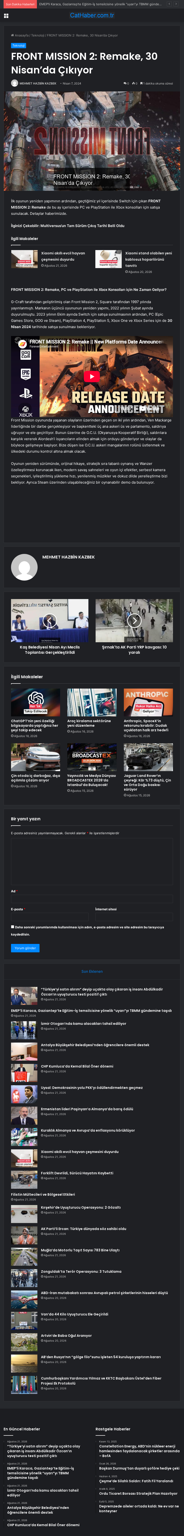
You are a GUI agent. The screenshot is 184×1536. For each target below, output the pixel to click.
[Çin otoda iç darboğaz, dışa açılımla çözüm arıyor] (35, 757)
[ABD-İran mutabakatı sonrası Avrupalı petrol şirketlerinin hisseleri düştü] (24, 1299)
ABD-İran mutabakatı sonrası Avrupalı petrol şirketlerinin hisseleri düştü (104, 1292)
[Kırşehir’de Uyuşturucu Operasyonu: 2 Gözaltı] (24, 1214)
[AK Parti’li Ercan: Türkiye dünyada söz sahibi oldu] (24, 1235)
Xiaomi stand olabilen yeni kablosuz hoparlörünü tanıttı (148, 259)
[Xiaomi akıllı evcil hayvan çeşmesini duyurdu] (24, 259)
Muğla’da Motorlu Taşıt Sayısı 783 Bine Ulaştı (80, 1250)
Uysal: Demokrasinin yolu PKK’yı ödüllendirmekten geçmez (92, 1087)
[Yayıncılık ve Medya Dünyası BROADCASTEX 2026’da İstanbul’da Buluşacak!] (91, 757)
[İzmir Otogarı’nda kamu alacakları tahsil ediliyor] (24, 1030)
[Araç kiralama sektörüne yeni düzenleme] (91, 702)
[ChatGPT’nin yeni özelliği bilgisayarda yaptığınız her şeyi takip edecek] (35, 702)
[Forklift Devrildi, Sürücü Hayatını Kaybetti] (24, 1180)
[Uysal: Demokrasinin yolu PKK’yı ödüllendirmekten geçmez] (24, 1094)
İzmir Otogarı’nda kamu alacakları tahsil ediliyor (73, 4)
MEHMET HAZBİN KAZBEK (38, 83)
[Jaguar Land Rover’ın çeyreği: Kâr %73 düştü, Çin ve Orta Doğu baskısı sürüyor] (148, 757)
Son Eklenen (92, 971)
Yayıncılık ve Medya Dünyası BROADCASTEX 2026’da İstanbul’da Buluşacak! (91, 780)
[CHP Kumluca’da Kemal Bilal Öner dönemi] (24, 1073)
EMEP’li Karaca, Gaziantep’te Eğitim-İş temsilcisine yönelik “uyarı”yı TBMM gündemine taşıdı (91, 1010)
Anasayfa (21, 35)
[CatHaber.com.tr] (92, 15)
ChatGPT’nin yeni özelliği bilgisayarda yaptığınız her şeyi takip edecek (34, 725)
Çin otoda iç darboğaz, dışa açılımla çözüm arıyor (35, 778)
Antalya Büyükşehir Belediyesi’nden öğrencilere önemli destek (95, 1045)
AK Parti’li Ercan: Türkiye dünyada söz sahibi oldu (83, 1228)
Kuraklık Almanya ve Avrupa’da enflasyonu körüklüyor (88, 1130)
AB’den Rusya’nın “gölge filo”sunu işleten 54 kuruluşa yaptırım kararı (101, 1357)
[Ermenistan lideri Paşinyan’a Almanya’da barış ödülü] (24, 1116)
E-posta (18, 909)
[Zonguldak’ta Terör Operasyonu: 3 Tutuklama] (24, 1278)
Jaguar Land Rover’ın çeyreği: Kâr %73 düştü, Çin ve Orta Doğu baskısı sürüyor (147, 782)
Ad (14, 891)
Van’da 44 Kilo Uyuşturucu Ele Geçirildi (74, 1314)
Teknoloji (37, 35)
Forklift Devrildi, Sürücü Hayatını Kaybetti (77, 1173)
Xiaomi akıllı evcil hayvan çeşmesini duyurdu (80, 1151)
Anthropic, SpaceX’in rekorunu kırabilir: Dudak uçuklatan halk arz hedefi (146, 725)
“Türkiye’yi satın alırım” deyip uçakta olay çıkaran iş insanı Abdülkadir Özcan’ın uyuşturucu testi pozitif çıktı (102, 992)
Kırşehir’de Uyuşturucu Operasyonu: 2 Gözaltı (81, 1207)
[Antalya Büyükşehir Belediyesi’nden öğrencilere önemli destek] (24, 1052)
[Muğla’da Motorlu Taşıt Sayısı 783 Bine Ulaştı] (24, 1257)
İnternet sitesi (106, 909)
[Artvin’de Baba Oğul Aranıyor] (24, 1342)
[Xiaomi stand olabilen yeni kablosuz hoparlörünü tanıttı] (108, 259)
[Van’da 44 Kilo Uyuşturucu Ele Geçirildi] (24, 1321)
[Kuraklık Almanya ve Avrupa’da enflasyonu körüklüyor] (24, 1137)
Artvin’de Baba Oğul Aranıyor (66, 1335)
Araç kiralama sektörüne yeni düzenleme (89, 723)
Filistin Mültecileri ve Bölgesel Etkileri (43, 1194)
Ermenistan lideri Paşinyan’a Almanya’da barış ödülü (87, 1109)
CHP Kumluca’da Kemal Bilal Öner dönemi (77, 1066)
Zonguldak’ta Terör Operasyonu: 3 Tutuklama (81, 1271)
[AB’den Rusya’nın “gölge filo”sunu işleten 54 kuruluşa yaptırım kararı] (24, 1364)
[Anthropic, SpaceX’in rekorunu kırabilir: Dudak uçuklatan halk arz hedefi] (148, 702)
